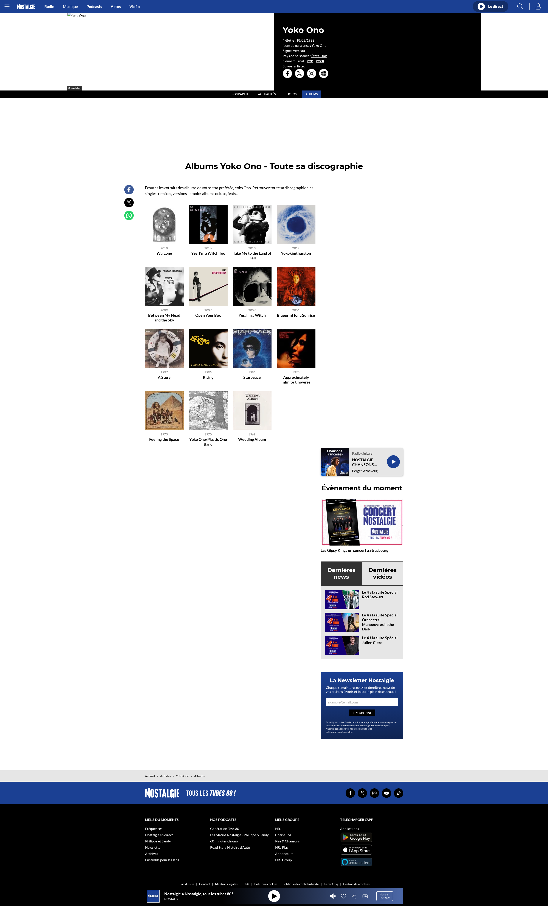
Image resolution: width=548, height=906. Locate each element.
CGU (246, 884)
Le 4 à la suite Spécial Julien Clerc (379, 640)
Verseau (299, 50)
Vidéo (134, 6)
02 (303, 40)
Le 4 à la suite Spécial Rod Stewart (379, 594)
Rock (320, 61)
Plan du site (186, 884)
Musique (70, 6)
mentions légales (361, 728)
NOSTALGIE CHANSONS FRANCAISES (364, 462)
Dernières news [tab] (341, 573)
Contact (204, 884)
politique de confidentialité (339, 732)
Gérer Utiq (331, 884)
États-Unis (319, 56)
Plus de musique (385, 896)
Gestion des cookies (356, 884)
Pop (310, 61)
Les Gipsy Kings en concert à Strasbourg (354, 550)
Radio (49, 6)
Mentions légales (226, 884)
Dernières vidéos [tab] (382, 573)
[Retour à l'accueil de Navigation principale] (26, 6)
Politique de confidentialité (301, 884)
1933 (310, 40)
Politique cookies (265, 884)
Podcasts (94, 6)
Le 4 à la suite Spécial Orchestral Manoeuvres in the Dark (379, 622)
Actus (116, 6)
